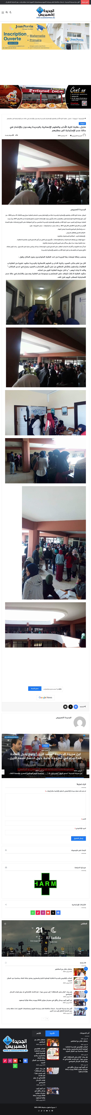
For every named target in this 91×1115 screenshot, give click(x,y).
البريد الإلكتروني (80, 828)
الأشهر (39, 1033)
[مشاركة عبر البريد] (65, 707)
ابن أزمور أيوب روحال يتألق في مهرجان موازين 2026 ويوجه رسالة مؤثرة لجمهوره (45, 1000)
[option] (45, 756)
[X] (70, 707)
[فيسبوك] (76, 707)
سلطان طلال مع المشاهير (63, 969)
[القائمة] (3, 13)
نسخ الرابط (35, 688)
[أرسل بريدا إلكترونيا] (70, 136)
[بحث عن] (7, 13)
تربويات (75, 118)
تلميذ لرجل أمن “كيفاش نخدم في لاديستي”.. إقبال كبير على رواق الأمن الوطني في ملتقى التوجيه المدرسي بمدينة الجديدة (45, 758)
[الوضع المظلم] (10, 13)
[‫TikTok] (38, 912)
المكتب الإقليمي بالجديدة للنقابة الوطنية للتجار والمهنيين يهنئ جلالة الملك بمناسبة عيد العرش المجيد (39, 979)
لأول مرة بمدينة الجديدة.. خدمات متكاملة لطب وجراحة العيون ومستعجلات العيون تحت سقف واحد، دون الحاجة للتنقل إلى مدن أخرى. (39, 1009)
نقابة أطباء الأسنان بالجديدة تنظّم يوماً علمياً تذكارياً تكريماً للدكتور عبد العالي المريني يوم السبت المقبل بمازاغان (45, 2)
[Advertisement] (45, 68)
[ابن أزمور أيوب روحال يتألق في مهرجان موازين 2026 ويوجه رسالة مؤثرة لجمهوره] (80, 1002)
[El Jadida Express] (45, 13)
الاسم (83, 819)
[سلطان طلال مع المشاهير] (80, 972)
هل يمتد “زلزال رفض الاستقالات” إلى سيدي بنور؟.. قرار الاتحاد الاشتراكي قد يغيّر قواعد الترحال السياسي (41, 993)
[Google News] (45, 697)
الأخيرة (52, 1033)
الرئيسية (82, 118)
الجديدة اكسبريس (77, 136)
